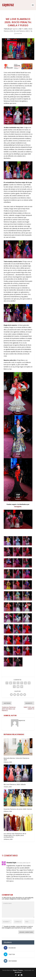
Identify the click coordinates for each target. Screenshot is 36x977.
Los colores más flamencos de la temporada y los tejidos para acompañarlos (15, 835)
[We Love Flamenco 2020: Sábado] (18, 773)
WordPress (18, 972)
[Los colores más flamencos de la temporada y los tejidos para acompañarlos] (18, 822)
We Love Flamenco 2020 (21, 31)
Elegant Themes (18, 970)
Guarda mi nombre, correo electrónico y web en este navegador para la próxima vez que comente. (17, 927)
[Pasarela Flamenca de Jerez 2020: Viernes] (18, 797)
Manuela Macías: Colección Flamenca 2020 (16, 759)
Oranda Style (11, 863)
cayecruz (15, 29)
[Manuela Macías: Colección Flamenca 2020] (18, 747)
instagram (17, 506)
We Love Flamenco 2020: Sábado (15, 784)
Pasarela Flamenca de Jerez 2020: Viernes (18, 809)
